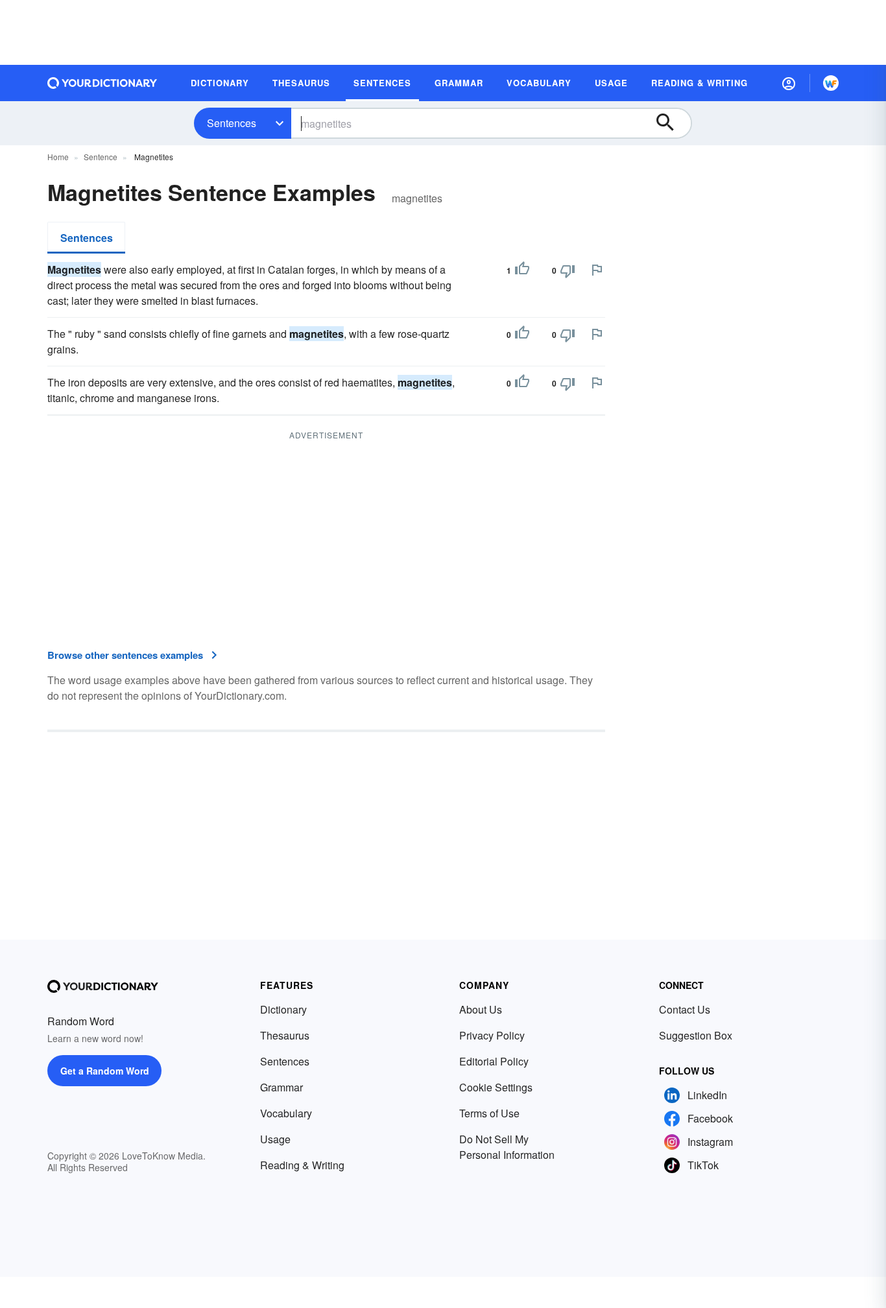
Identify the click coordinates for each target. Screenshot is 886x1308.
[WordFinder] (831, 83)
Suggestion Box (695, 1035)
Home (58, 156)
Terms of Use (489, 1113)
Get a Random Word (104, 1070)
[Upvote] (522, 270)
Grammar (281, 1087)
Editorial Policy (494, 1061)
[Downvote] (567, 270)
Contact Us (684, 1009)
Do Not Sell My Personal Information (507, 1147)
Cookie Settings (496, 1087)
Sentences (231, 122)
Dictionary (283, 1009)
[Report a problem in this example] (597, 270)
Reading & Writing (302, 1165)
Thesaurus (284, 1035)
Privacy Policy (492, 1035)
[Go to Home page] (102, 83)
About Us (480, 1009)
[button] (788, 83)
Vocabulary (286, 1113)
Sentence (100, 156)
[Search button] (671, 123)
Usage (275, 1139)
